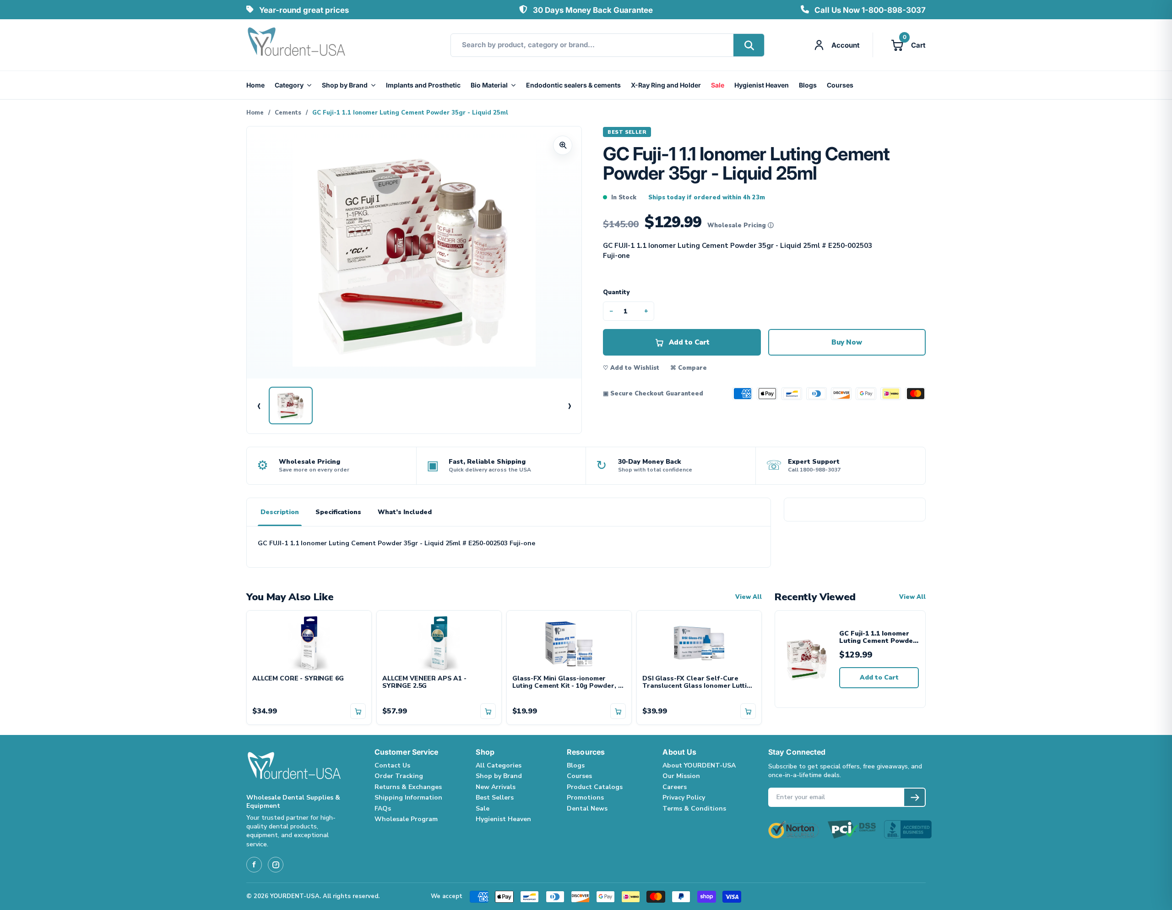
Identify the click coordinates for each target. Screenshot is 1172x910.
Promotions (585, 797)
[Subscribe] (914, 797)
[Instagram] (275, 864)
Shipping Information (408, 797)
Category (289, 85)
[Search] (748, 45)
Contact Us (392, 765)
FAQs (382, 808)
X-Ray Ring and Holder (666, 85)
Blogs (808, 85)
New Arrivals (495, 787)
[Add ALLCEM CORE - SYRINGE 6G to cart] (358, 711)
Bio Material (489, 85)
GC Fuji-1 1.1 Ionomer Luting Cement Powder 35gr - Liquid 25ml (877, 637)
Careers (674, 787)
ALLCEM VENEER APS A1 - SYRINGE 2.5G (424, 683)
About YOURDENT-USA (699, 765)
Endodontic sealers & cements (573, 85)
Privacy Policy (683, 797)
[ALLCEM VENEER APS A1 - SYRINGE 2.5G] (439, 643)
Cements (288, 113)
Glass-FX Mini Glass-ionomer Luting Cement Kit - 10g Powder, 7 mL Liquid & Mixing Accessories (566, 683)
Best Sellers (495, 797)
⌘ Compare (688, 368)
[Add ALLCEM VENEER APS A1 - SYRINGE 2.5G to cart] (488, 711)
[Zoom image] (562, 145)
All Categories (498, 765)
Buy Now (846, 342)
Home (255, 85)
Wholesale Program (406, 819)
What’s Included (405, 512)
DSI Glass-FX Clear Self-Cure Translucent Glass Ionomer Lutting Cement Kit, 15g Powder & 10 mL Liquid (698, 683)
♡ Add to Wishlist (631, 368)
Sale (717, 85)
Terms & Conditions (694, 808)
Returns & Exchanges (408, 787)
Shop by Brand (345, 85)
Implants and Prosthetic (423, 85)
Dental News (587, 808)
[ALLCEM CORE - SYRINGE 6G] (309, 643)
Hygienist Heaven (761, 85)
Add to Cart (879, 677)
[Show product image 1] (291, 405)
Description (279, 512)
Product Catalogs (595, 787)
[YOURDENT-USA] (296, 45)
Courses (840, 85)
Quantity (616, 292)
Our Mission (681, 776)
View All (748, 597)
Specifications (338, 512)
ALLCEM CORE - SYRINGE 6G (298, 679)
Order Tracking (398, 776)
